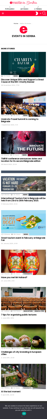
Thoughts (27, 274)
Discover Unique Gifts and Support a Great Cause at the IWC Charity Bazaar (22, 80)
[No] (21, 416)
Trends (27, 348)
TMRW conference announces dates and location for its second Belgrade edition (21, 159)
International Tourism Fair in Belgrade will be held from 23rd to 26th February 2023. (23, 199)
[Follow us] (40, 13)
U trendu (38, 9)
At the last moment (10, 391)
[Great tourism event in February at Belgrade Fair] (23, 222)
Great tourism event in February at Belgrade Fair (23, 239)
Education (28, 311)
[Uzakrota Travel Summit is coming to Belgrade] (23, 104)
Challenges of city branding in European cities (21, 353)
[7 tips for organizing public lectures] (23, 299)
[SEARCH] (44, 13)
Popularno (9, 9)
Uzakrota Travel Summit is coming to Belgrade (19, 120)
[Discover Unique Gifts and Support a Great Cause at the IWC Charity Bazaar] (23, 64)
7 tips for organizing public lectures (19, 314)
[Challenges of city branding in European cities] (23, 336)
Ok (24, 413)
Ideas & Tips (39, 311)
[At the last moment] (23, 376)
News (16, 76)
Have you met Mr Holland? (14, 277)
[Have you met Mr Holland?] (23, 262)
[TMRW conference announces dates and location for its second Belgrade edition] (23, 143)
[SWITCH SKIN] (36, 13)
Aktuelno (24, 9)
